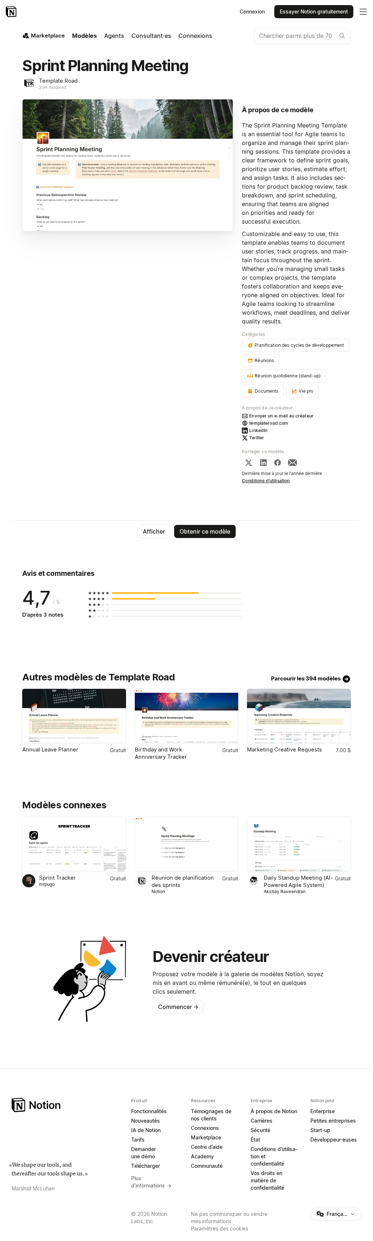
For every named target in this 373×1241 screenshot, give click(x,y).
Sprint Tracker (57, 877)
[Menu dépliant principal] (363, 12)
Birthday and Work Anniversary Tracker (161, 753)
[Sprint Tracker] (74, 844)
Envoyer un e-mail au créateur (281, 416)
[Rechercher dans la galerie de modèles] (342, 36)
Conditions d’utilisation (266, 480)
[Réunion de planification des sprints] (186, 844)
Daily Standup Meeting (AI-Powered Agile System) (298, 881)
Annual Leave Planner (50, 749)
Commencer (178, 1006)
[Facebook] (277, 462)
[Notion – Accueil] (12, 11)
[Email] (292, 462)
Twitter (256, 437)
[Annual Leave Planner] (74, 716)
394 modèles (52, 87)
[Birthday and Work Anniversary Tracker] (186, 716)
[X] (248, 462)
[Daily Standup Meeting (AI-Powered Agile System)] (298, 844)
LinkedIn (258, 430)
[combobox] (302, 36)
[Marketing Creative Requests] (298, 716)
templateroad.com (268, 423)
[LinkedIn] (263, 462)
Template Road (58, 80)
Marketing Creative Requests (284, 749)
